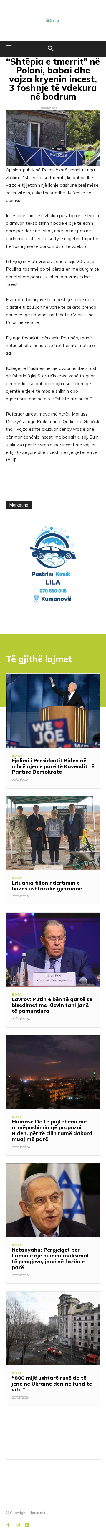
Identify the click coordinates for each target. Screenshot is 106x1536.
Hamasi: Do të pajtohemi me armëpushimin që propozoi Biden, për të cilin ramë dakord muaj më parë (52, 1130)
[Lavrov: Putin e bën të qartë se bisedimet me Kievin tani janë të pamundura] (53, 950)
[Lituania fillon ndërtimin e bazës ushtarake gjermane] (53, 833)
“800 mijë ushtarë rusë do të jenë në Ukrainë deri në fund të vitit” (52, 1383)
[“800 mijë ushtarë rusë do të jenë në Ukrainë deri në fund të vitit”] (53, 1329)
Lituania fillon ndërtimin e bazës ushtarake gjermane (47, 885)
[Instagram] (17, 1523)
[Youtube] (27, 1523)
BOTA (17, 755)
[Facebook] (8, 1523)
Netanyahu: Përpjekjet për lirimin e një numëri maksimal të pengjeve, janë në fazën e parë (50, 1258)
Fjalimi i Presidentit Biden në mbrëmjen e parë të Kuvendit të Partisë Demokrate (53, 766)
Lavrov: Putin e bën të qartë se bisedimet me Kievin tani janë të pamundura (52, 1005)
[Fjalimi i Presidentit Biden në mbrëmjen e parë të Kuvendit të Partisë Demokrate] (53, 711)
